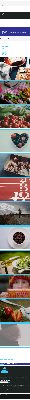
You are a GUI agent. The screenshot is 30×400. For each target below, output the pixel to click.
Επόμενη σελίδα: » (10, 359)
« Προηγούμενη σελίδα (3, 359)
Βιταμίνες (3, 47)
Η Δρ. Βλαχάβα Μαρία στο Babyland (7, 389)
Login (3, 5)
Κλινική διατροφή (4, 53)
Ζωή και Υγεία (4, 52)
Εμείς (2, 15)
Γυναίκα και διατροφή (5, 49)
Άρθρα (3, 13)
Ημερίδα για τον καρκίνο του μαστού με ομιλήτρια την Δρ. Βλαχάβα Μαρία (13, 385)
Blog (2, 14)
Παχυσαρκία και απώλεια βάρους (7, 55)
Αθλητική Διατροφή (5, 46)
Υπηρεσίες (3, 12)
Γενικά (3, 48)
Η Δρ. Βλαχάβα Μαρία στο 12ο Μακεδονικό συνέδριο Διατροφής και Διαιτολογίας (14, 386)
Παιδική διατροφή (4, 54)
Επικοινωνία (2, 364)
